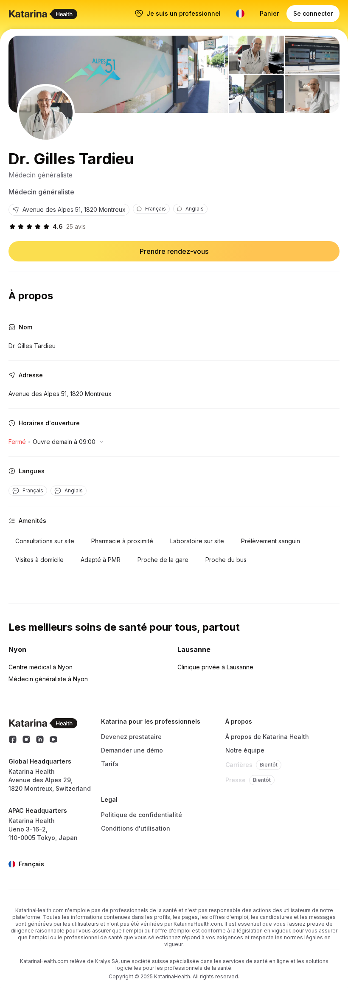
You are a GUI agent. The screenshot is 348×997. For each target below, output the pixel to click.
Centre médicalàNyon (40, 667)
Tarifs (109, 763)
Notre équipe (244, 750)
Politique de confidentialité (141, 814)
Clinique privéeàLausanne (215, 667)
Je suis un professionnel (183, 13)
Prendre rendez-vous (174, 251)
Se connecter (313, 13)
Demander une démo (132, 750)
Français (31, 864)
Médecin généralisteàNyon (48, 678)
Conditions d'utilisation (135, 828)
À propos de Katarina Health (267, 736)
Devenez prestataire (131, 736)
